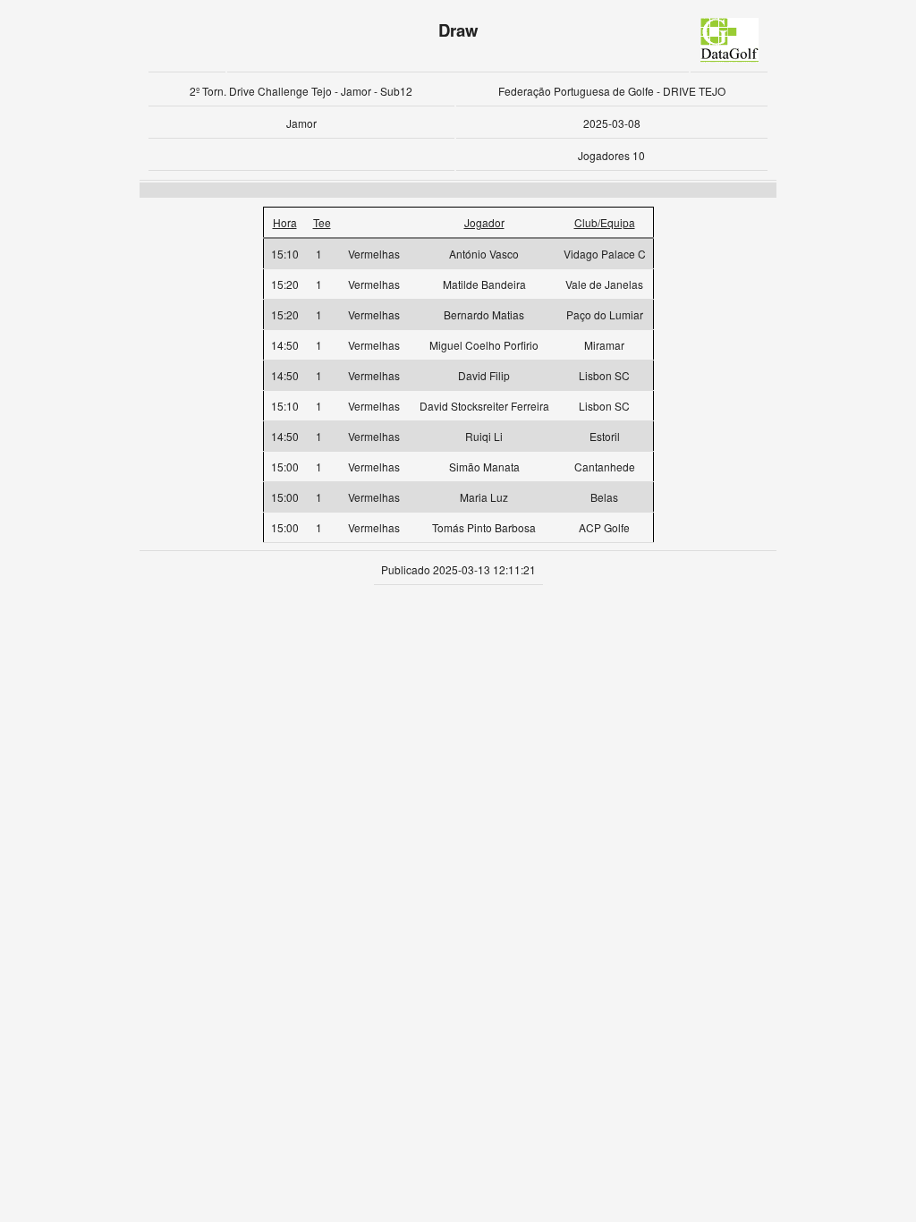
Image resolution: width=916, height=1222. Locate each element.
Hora (285, 222)
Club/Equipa (604, 222)
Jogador (484, 222)
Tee (322, 222)
